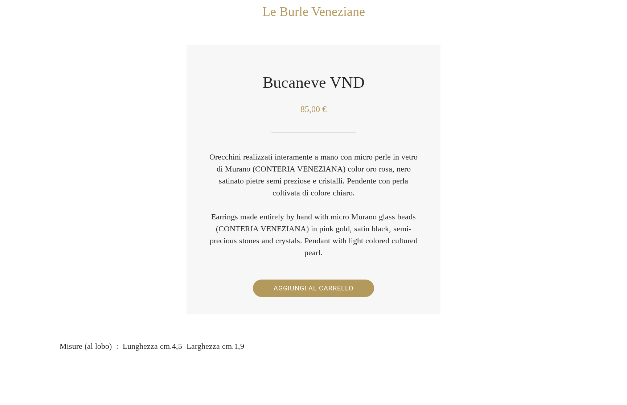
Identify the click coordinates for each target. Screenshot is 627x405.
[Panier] (612, 11)
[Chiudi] (14, 11)
